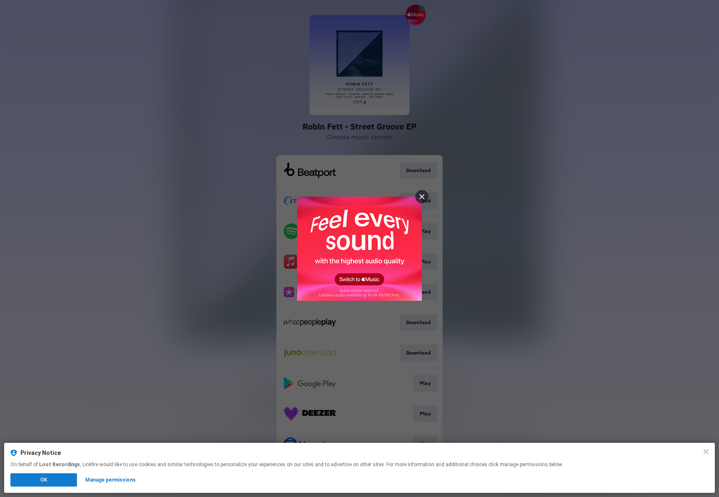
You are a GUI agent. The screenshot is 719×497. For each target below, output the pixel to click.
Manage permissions (110, 480)
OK (43, 480)
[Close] (706, 451)
